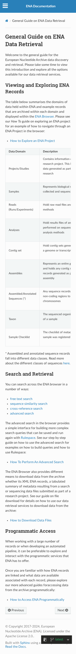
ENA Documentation (41, 6)
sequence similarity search (28, 403)
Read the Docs (15, 646)
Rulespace (28, 437)
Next (61, 610)
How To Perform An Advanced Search (37, 462)
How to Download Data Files (30, 520)
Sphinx (25, 642)
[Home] (6, 20)
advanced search (22, 413)
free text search (21, 399)
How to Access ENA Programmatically (37, 599)
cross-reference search (26, 408)
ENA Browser (44, 116)
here (66, 363)
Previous (17, 610)
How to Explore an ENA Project (32, 140)
